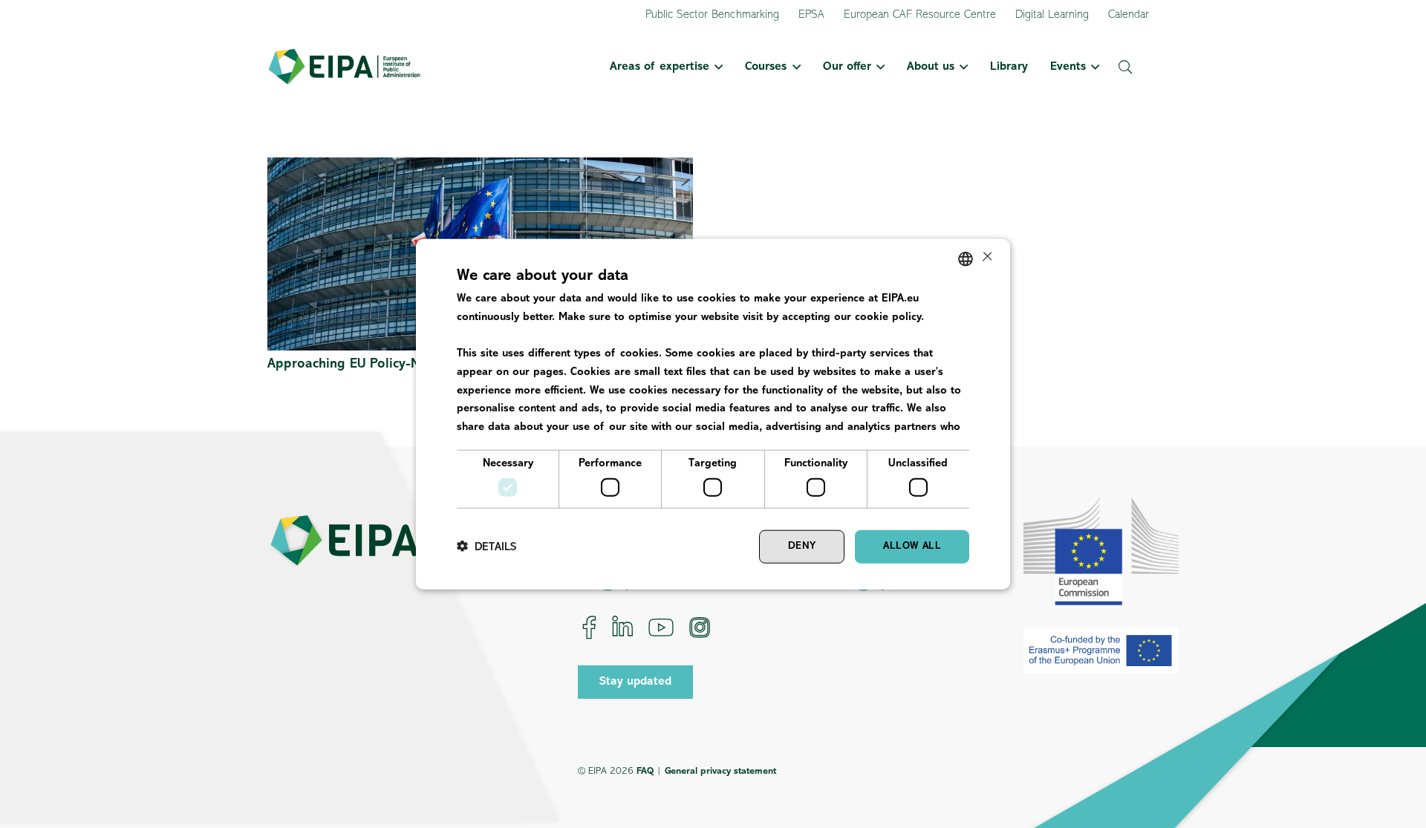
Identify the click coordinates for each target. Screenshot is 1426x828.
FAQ (645, 771)
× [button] (986, 258)
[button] (716, 67)
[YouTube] (661, 627)
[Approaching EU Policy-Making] (480, 167)
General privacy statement (720, 771)
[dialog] (713, 414)
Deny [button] (802, 546)
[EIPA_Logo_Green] (344, 66)
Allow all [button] (912, 546)
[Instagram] (700, 627)
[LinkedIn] (622, 627)
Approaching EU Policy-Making (361, 364)
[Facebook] (589, 627)
